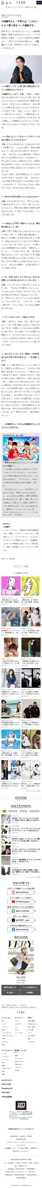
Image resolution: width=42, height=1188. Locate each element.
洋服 (3, 1030)
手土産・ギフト (6, 1068)
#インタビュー (18, 566)
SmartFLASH (20, 1169)
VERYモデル (18, 1064)
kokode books (31, 1174)
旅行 (3, 1062)
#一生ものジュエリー (11, 7)
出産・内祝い (32, 1027)
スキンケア (18, 1024)
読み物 (17, 1070)
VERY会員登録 (7, 1097)
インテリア (5, 1056)
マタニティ (5, 1042)
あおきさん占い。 (8, 1080)
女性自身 (10, 1169)
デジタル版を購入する (29, 987)
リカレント (18, 1067)
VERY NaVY (6, 1092)
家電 (3, 1074)
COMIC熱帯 (30, 1169)
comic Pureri (10, 1172)
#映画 (26, 566)
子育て (29, 1018)
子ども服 (30, 1030)
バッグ (4, 1024)
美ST (36, 1163)
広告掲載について (10, 1148)
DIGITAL (22, 1136)
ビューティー (19, 1018)
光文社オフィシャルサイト (21, 1151)
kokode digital (21, 1177)
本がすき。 (32, 1172)
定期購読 (30, 993)
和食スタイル (23, 1166)
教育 (29, 1038)
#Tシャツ (21, 7)
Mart (30, 1163)
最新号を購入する (10, 987)
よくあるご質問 (23, 1148)
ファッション (6, 1018)
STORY (24, 1163)
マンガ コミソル (22, 1172)
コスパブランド (6, 1033)
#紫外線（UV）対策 (31, 7)
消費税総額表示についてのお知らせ (21, 1129)
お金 (3, 1071)
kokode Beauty (19, 1174)
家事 (3, 1065)
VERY (18, 1163)
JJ (5, 1163)
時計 (3, 1044)
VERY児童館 (31, 1021)
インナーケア (19, 1033)
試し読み (10, 993)
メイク (17, 1021)
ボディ (17, 1030)
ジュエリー (5, 1027)
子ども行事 (31, 1036)
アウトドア (5, 1059)
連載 (16, 1055)
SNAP (4, 1038)
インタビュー (18, 15)
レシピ (4, 1053)
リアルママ (31, 1042)
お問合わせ (33, 1148)
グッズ (30, 1033)
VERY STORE (6, 1084)
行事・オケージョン (8, 1036)
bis (16, 1166)
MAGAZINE (14, 1136)
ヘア (16, 1027)
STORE (29, 1136)
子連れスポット (32, 1024)
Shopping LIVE (7, 1088)
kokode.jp (9, 1174)
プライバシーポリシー (28, 1142)
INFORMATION (21, 1139)
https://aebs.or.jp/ (24, 1118)
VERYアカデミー (20, 1061)
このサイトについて (13, 1142)
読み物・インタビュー (7, 15)
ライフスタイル (7, 1050)
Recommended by (31, 791)
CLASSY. (11, 1163)
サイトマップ (21, 1145)
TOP (2, 1004)
